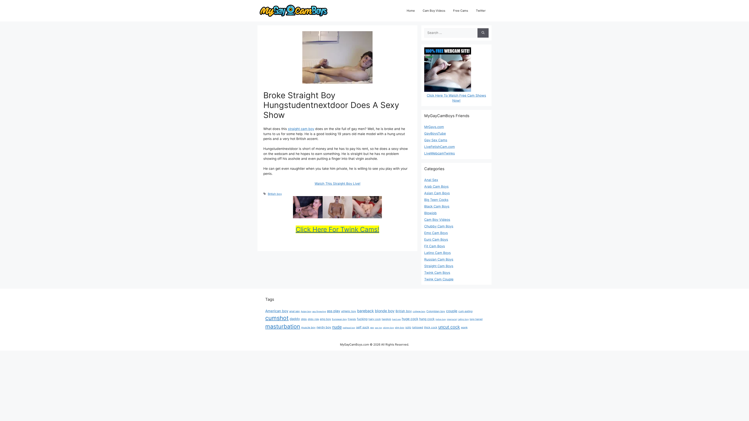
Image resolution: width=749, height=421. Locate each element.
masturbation (282, 326)
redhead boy (349, 327)
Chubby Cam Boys (438, 226)
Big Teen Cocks (436, 200)
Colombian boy (435, 311)
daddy (295, 319)
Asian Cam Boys (437, 193)
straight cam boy (301, 129)
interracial (452, 319)
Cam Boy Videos (434, 10)
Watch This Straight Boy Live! (337, 184)
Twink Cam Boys (437, 273)
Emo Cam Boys (436, 233)
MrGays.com (434, 127)
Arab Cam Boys (436, 186)
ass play (333, 311)
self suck (362, 327)
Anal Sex (431, 180)
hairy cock (374, 319)
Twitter (481, 10)
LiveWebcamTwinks (439, 153)
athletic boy (348, 311)
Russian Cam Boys (438, 259)
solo (408, 327)
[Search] (483, 33)
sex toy (378, 327)
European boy (339, 319)
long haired (476, 319)
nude (337, 327)
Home (411, 10)
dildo (304, 319)
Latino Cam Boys (437, 253)
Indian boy (441, 319)
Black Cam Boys (436, 206)
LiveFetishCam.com (439, 147)
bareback (365, 311)
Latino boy (463, 319)
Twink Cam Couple (438, 279)
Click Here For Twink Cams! (337, 229)
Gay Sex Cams (435, 140)
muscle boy (308, 327)
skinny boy (388, 327)
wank (464, 327)
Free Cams (460, 10)
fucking (362, 319)
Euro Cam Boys (436, 239)
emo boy (325, 319)
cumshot (277, 318)
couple (451, 311)
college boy (419, 311)
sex (372, 327)
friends (352, 319)
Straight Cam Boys (438, 266)
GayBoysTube (435, 133)
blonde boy (385, 311)
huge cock (410, 319)
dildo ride (313, 319)
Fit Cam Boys (434, 246)
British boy (275, 193)
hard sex (396, 319)
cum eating (465, 311)
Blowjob (430, 213)
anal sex (294, 311)
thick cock (430, 327)
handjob (386, 319)
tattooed (417, 327)
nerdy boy (324, 327)
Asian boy (306, 311)
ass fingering (319, 311)
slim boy (399, 327)
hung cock (427, 319)
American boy (276, 311)
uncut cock (449, 326)
